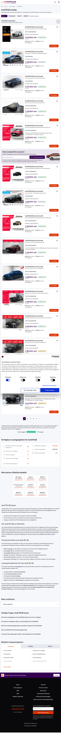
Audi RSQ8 (19, 6)
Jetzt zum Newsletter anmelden (41, 705)
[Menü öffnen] (1, 2)
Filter (3, 16)
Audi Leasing (12, 6)
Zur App (56, 675)
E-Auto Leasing (7, 650)
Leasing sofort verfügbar (39, 650)
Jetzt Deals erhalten (38, 157)
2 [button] (27, 418)
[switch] (23, 380)
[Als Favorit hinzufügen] (57, 27)
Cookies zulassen (49, 390)
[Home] (1, 6)
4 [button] (33, 418)
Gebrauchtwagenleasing (39, 654)
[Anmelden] (58, 2)
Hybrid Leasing (7, 661)
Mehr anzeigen (7, 667)
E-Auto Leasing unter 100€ (39, 661)
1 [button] (24, 418)
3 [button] (30, 418)
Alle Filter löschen (34, 16)
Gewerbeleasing (37, 657)
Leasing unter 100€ (8, 657)
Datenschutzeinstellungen (49, 385)
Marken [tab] (50, 646)
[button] (40, 418)
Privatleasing (7, 654)
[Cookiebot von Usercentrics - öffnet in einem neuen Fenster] (52, 357)
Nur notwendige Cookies (30, 390)
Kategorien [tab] (11, 646)
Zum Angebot (54, 46)
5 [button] (36, 418)
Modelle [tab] (30, 646)
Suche (5, 6)
